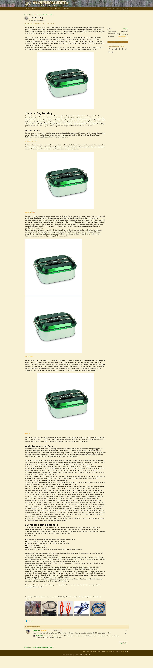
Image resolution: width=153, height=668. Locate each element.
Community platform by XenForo (77, 654)
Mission (35, 9)
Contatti (84, 651)
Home (28, 9)
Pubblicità (123, 651)
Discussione (50, 23)
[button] (46, 8)
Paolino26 (33, 20)
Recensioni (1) (39, 23)
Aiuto (117, 651)
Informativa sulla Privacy (108, 651)
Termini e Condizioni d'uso (94, 651)
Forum (42, 9)
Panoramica (29, 23)
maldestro (36, 630)
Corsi (50, 9)
